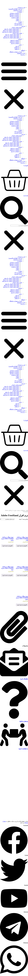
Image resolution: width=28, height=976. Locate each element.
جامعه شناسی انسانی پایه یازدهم (11, 30)
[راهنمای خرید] (14, 675)
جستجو (26, 225)
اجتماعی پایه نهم (15, 43)
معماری (20, 21)
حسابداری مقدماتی (14, 13)
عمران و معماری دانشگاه (16, 51)
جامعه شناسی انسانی (16, 27)
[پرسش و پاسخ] (14, 718)
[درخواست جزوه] (14, 745)
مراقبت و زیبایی (18, 23)
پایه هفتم (17, 49)
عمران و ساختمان (17, 10)
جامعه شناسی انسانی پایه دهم (11, 29)
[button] (14, 85)
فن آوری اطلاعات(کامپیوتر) (15, 9)
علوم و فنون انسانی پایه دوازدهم (11, 37)
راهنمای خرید (24, 679)
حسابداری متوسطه (14, 14)
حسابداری (19, 11)
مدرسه (23, 26)
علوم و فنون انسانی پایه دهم (12, 34)
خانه (27, 510)
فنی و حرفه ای (21, 7)
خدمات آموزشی (18, 24)
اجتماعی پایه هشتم (14, 41)
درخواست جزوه (23, 748)
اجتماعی (20, 39)
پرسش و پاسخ (24, 721)
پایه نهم (17, 46)
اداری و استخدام (21, 53)
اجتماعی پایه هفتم (14, 40)
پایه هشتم (16, 47)
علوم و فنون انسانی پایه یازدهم (11, 36)
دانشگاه (23, 50)
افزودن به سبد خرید (22, 545)
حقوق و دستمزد (15, 17)
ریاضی (20, 44)
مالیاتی (17, 20)
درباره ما (23, 54)
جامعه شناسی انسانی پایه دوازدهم (10, 31)
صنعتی (17, 19)
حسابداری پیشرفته (14, 16)
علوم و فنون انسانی (17, 33)
